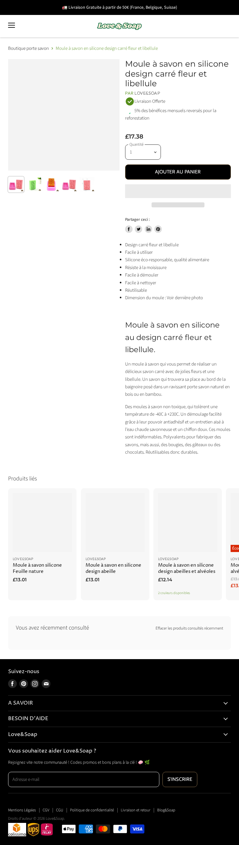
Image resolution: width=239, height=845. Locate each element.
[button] (178, 191)
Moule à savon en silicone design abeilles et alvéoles (186, 568)
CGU (59, 810)
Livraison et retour (135, 810)
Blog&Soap (166, 810)
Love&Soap (147, 93)
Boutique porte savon (28, 48)
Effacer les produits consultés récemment (189, 628)
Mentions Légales (22, 810)
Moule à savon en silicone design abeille (113, 568)
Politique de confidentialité (92, 810)
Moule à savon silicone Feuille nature (37, 568)
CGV (46, 810)
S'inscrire (180, 779)
